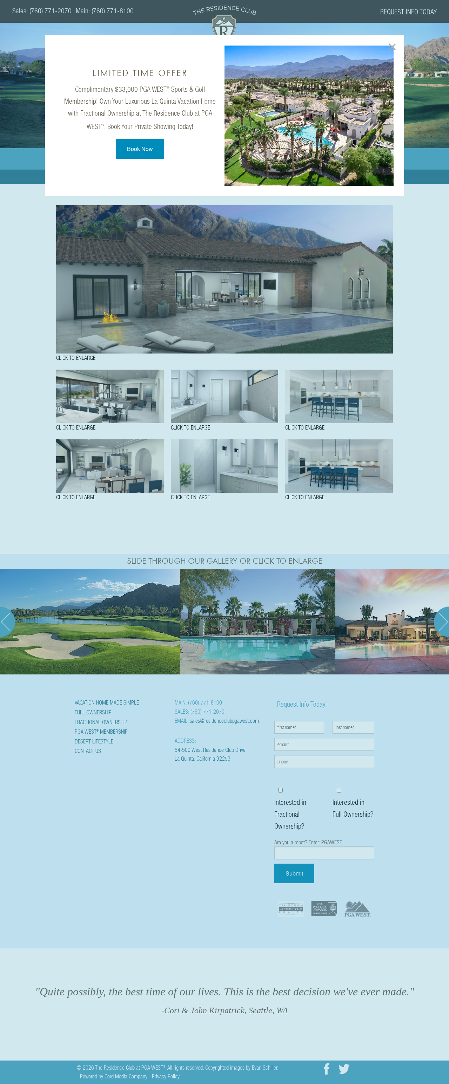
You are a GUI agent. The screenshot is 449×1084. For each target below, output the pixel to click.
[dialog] (224, 115)
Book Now (140, 149)
